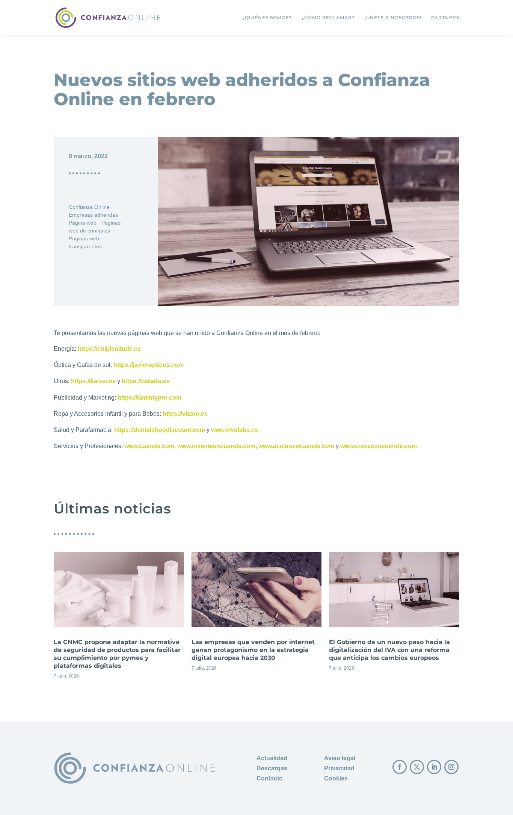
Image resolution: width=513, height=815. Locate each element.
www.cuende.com (149, 446)
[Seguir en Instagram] (451, 767)
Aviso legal (339, 758)
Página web (83, 223)
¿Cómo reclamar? (328, 17)
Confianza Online (89, 207)
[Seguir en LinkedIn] (434, 767)
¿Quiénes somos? (267, 17)
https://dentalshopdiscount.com (159, 430)
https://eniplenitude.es (109, 349)
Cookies (336, 778)
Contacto (269, 778)
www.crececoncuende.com (378, 446)
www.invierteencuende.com (216, 446)
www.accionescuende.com (296, 446)
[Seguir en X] (417, 767)
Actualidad (271, 758)
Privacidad (339, 768)
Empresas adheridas (93, 215)
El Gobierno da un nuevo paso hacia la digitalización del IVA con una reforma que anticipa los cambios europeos (394, 618)
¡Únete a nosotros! (393, 17)
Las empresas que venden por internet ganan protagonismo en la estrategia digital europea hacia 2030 (257, 618)
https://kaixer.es (93, 381)
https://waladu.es (146, 381)
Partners (445, 17)
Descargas (271, 768)
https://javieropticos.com (148, 365)
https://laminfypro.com (149, 397)
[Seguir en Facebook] (399, 767)
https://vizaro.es (185, 414)
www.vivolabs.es (234, 430)
